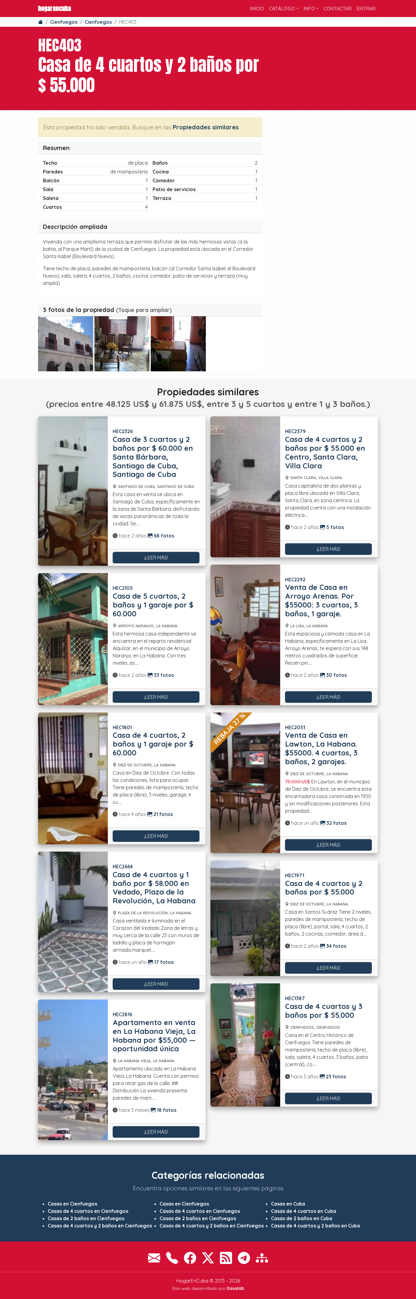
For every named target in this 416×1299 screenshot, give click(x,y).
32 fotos (336, 823)
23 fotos (335, 1076)
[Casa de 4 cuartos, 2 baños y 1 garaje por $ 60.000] (73, 778)
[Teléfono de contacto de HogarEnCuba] (172, 1258)
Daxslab (235, 1288)
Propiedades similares (206, 127)
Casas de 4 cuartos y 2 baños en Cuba (315, 1226)
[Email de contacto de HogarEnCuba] (154, 1258)
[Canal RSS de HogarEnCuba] (226, 1258)
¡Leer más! (156, 558)
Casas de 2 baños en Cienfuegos (86, 1218)
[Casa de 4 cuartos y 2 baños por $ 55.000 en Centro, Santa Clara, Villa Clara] (245, 486)
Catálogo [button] (282, 8)
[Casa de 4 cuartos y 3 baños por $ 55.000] (245, 1045)
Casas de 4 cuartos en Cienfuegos (88, 1211)
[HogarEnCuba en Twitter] (208, 1258)
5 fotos (334, 527)
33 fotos (163, 675)
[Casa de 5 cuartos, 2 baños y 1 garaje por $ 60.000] (73, 639)
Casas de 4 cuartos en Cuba (303, 1211)
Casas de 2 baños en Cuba (301, 1218)
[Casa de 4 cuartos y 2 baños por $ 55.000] (65, 343)
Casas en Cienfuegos (72, 1204)
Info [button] (309, 8)
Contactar (337, 8)
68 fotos (163, 536)
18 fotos (166, 1110)
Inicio (257, 8)
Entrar (366, 8)
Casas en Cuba (288, 1204)
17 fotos (163, 962)
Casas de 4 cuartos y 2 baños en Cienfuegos (100, 1226)
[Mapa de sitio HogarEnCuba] (262, 1258)
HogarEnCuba (54, 8)
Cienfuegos (63, 22)
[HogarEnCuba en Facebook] (190, 1258)
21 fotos (162, 814)
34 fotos (335, 946)
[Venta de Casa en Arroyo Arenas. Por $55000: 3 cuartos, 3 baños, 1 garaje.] (245, 635)
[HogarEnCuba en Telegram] (244, 1258)
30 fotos (336, 675)
